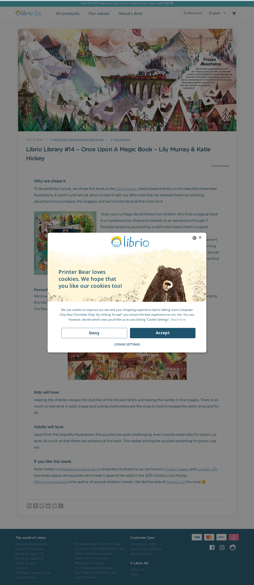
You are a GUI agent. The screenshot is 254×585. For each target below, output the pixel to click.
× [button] (199, 237)
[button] (127, 344)
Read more (178, 319)
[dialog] (127, 292)
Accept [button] (163, 332)
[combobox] (194, 238)
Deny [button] (94, 333)
